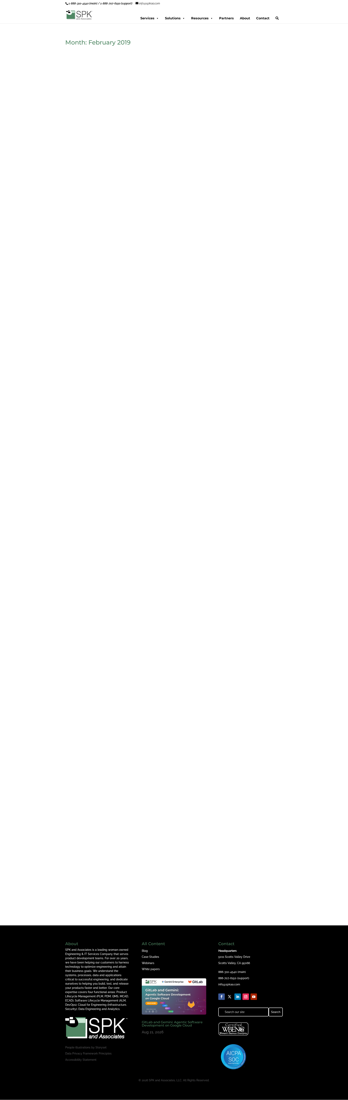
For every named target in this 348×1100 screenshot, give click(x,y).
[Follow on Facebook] (221, 996)
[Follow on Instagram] (245, 996)
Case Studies (150, 956)
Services (147, 18)
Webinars (148, 963)
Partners (226, 18)
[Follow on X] (229, 996)
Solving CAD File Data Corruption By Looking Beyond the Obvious (129, 368)
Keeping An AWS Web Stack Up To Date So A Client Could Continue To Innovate (142, 881)
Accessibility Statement (80, 1059)
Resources (200, 18)
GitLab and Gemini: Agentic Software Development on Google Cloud (172, 1023)
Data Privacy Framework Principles (88, 1053)
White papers (151, 969)
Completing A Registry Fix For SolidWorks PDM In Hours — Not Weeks (133, 710)
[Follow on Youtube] (254, 996)
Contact (262, 18)
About (245, 18)
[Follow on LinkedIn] (237, 996)
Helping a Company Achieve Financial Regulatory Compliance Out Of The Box (140, 539)
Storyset (101, 1047)
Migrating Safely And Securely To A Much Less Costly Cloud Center (129, 197)
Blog (145, 950)
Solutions (173, 18)
